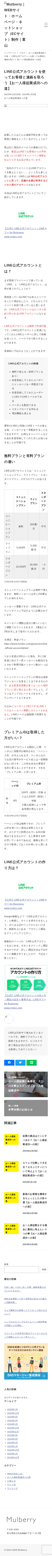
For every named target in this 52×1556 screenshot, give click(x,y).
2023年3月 (12, 1439)
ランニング (12, 1488)
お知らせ (11, 1481)
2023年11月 (13, 1431)
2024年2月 (12, 1420)
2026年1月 (12, 1409)
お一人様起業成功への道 (16, 98)
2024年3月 (12, 1417)
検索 (6, 1264)
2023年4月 (12, 1435)
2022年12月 (13, 1450)
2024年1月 (12, 1424)
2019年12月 (13, 1457)
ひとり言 (11, 1484)
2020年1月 (12, 1454)
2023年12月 (13, 1428)
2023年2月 (12, 1442)
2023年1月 (12, 1446)
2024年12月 (13, 1413)
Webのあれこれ (14, 1473)
